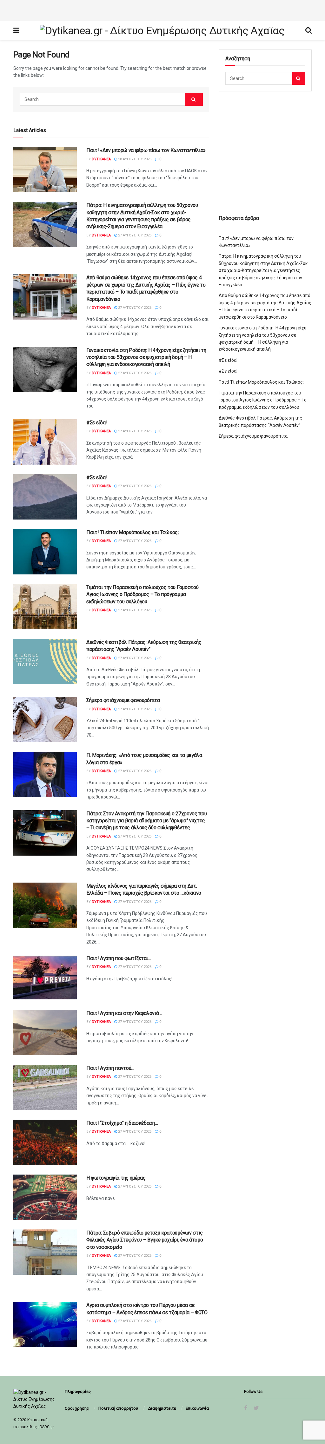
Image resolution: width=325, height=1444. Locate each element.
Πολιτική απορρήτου (118, 1408)
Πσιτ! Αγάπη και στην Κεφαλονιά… (124, 1013)
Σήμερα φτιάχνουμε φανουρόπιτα (123, 700)
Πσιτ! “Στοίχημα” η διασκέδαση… (122, 1123)
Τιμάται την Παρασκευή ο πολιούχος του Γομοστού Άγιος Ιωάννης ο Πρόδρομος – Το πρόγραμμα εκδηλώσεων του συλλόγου (142, 594)
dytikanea (101, 159)
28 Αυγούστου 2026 (134, 159)
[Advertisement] (162, 9)
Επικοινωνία (197, 1408)
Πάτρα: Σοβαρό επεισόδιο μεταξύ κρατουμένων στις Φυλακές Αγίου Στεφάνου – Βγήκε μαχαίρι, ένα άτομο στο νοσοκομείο (144, 1240)
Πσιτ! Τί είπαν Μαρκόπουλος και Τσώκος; (132, 532)
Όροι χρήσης (77, 1408)
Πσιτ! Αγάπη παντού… (110, 1068)
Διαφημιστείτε (162, 1408)
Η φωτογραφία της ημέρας (116, 1178)
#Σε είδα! (96, 423)
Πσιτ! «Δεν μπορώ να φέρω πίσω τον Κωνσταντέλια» (146, 150)
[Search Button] (194, 99)
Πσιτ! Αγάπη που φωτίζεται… (118, 958)
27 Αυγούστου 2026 (134, 235)
